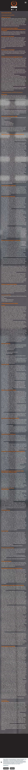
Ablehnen (12, 768)
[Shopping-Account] (16, 10)
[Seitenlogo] (14, 4)
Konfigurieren (5, 765)
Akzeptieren (6, 768)
